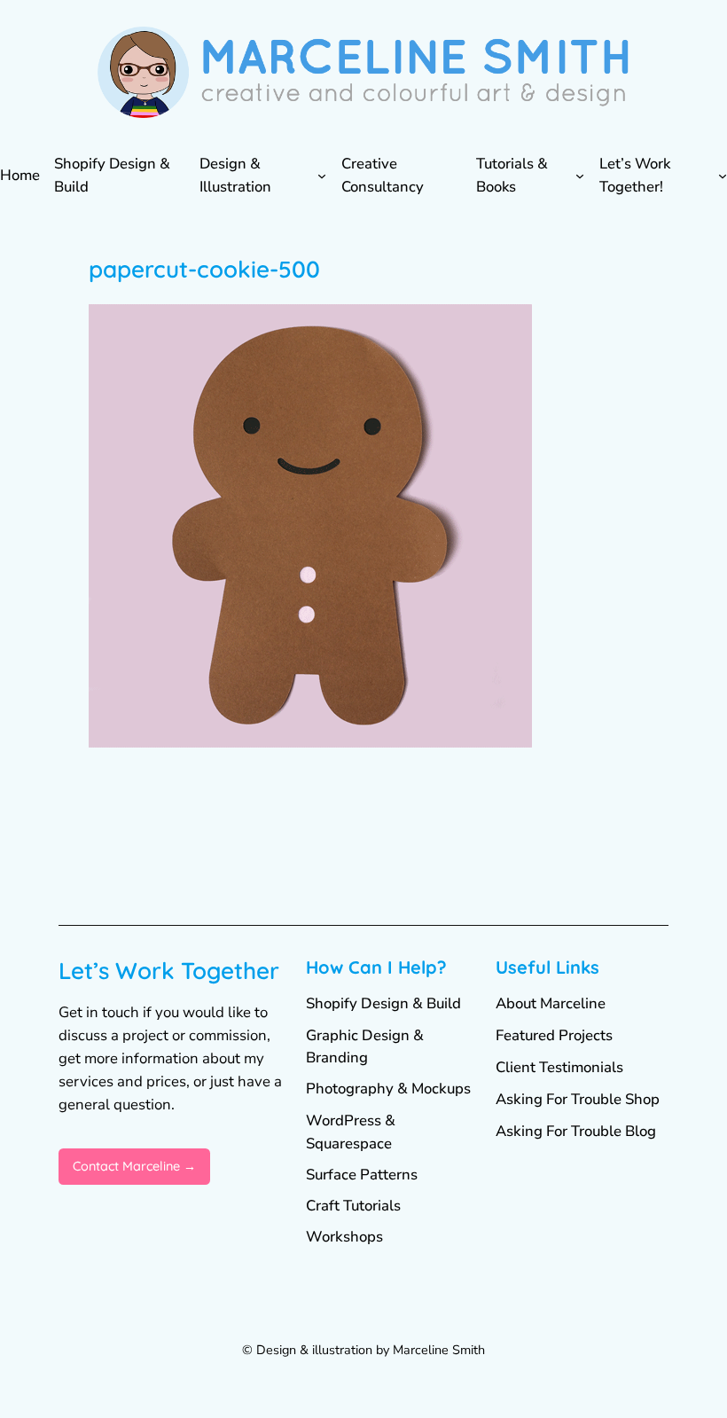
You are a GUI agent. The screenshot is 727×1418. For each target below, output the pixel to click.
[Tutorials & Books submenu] (579, 175)
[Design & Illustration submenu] (321, 175)
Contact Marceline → (134, 1166)
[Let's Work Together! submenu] (722, 175)
